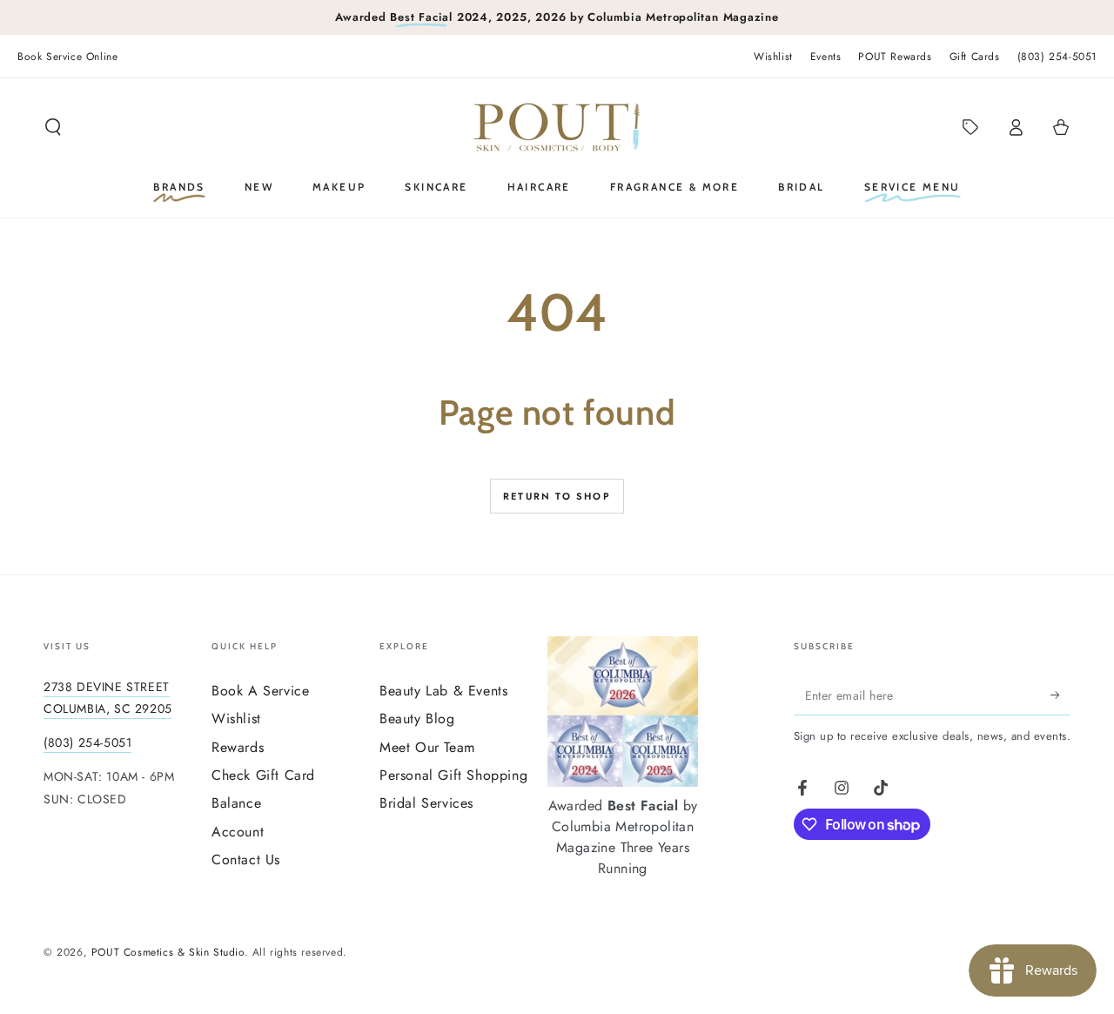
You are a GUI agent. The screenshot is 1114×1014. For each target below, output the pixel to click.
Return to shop (557, 496)
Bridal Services (426, 803)
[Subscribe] (1060, 695)
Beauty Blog (417, 718)
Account (237, 832)
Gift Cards (975, 56)
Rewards (237, 747)
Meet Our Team (427, 747)
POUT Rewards (894, 56)
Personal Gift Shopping (453, 775)
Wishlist (773, 56)
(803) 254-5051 (1057, 56)
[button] (53, 127)
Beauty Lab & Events (443, 691)
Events (826, 56)
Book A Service (260, 691)
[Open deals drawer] (970, 127)
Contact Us (245, 859)
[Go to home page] (557, 127)
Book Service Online (67, 56)
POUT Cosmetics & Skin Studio (168, 952)
